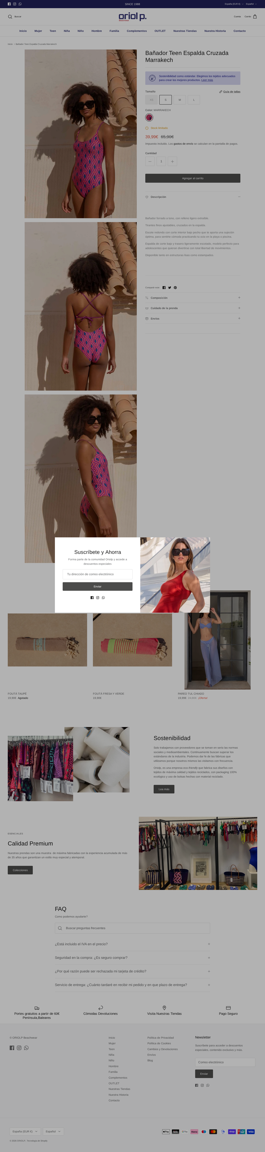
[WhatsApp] (103, 597)
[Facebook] (92, 597)
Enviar (97, 586)
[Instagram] (97, 597)
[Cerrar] (205, 542)
